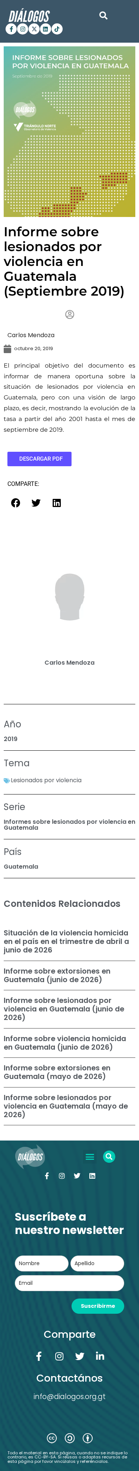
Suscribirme (98, 1306)
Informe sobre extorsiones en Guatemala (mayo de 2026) (57, 1072)
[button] (103, 15)
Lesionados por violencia (46, 780)
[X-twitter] (34, 28)
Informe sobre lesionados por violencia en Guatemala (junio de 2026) (64, 1009)
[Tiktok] (57, 28)
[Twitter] (77, 1175)
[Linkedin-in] (100, 1356)
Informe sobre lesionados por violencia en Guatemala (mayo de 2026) (66, 1106)
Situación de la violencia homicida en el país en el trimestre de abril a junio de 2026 (66, 941)
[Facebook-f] (11, 28)
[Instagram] (22, 28)
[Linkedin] (45, 28)
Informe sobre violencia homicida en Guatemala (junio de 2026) (65, 1043)
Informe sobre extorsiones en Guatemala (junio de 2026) (57, 975)
